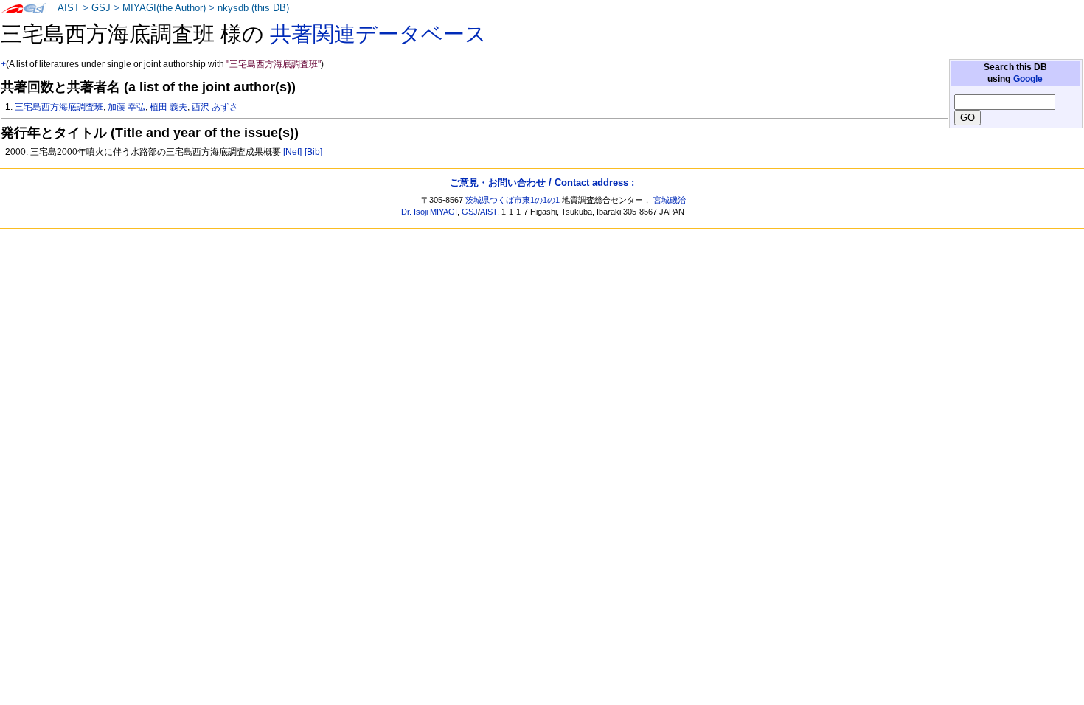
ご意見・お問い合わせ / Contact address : (542, 182)
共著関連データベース (378, 34)
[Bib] (313, 152)
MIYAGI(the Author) (164, 8)
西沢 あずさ (215, 107)
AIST (69, 8)
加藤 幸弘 (126, 107)
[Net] (292, 152)
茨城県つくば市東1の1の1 (512, 199)
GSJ (101, 8)
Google (1028, 79)
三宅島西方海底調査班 (59, 107)
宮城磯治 (669, 199)
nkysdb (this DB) (253, 8)
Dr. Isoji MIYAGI (429, 211)
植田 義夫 (168, 107)
